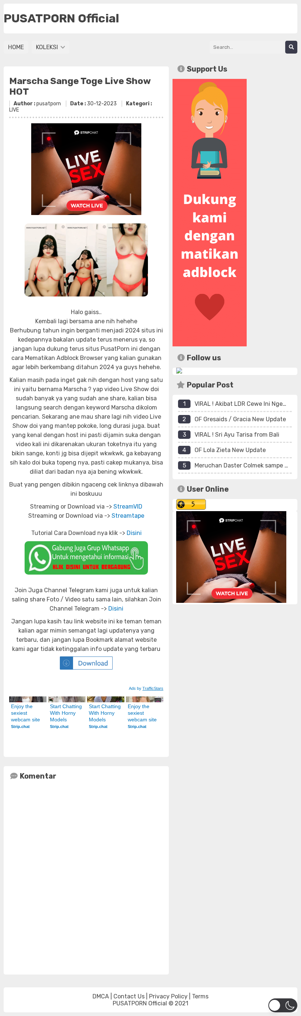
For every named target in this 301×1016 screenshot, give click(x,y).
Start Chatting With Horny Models (66, 712)
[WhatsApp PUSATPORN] (86, 558)
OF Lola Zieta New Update (230, 450)
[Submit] (291, 47)
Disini (134, 532)
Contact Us (129, 996)
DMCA (101, 996)
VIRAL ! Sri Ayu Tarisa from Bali (237, 434)
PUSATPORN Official (140, 1003)
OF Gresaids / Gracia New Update (240, 419)
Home (16, 47)
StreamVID (127, 506)
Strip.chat (20, 726)
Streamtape (128, 515)
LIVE (14, 110)
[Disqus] (86, 876)
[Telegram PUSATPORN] (179, 371)
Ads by (146, 688)
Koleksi (47, 47)
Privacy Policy (168, 996)
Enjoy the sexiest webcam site (25, 712)
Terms (200, 996)
